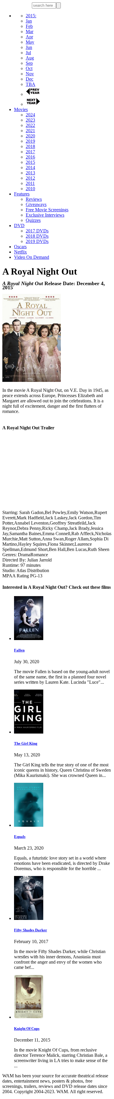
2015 (30, 162)
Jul (28, 52)
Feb (29, 26)
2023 (30, 120)
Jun (29, 47)
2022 (30, 125)
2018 (30, 146)
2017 (30, 151)
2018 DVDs (37, 236)
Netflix (20, 251)
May (30, 42)
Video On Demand (31, 257)
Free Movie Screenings (47, 209)
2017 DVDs (37, 230)
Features (22, 193)
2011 (30, 183)
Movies (21, 109)
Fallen (19, 650)
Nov (30, 73)
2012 (30, 178)
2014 (30, 167)
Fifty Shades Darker (30, 930)
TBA (30, 84)
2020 (30, 135)
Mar (29, 31)
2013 (30, 172)
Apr (29, 36)
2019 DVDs (37, 241)
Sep (29, 63)
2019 (30, 141)
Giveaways (36, 204)
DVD (19, 225)
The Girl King (25, 743)
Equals (19, 836)
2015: (31, 15)
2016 (30, 156)
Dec (29, 78)
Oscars (20, 246)
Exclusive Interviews (45, 214)
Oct (29, 68)
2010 (30, 188)
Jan (29, 20)
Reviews (34, 199)
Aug (30, 57)
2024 (30, 114)
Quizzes (33, 220)
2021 (30, 130)
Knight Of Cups (26, 1028)
